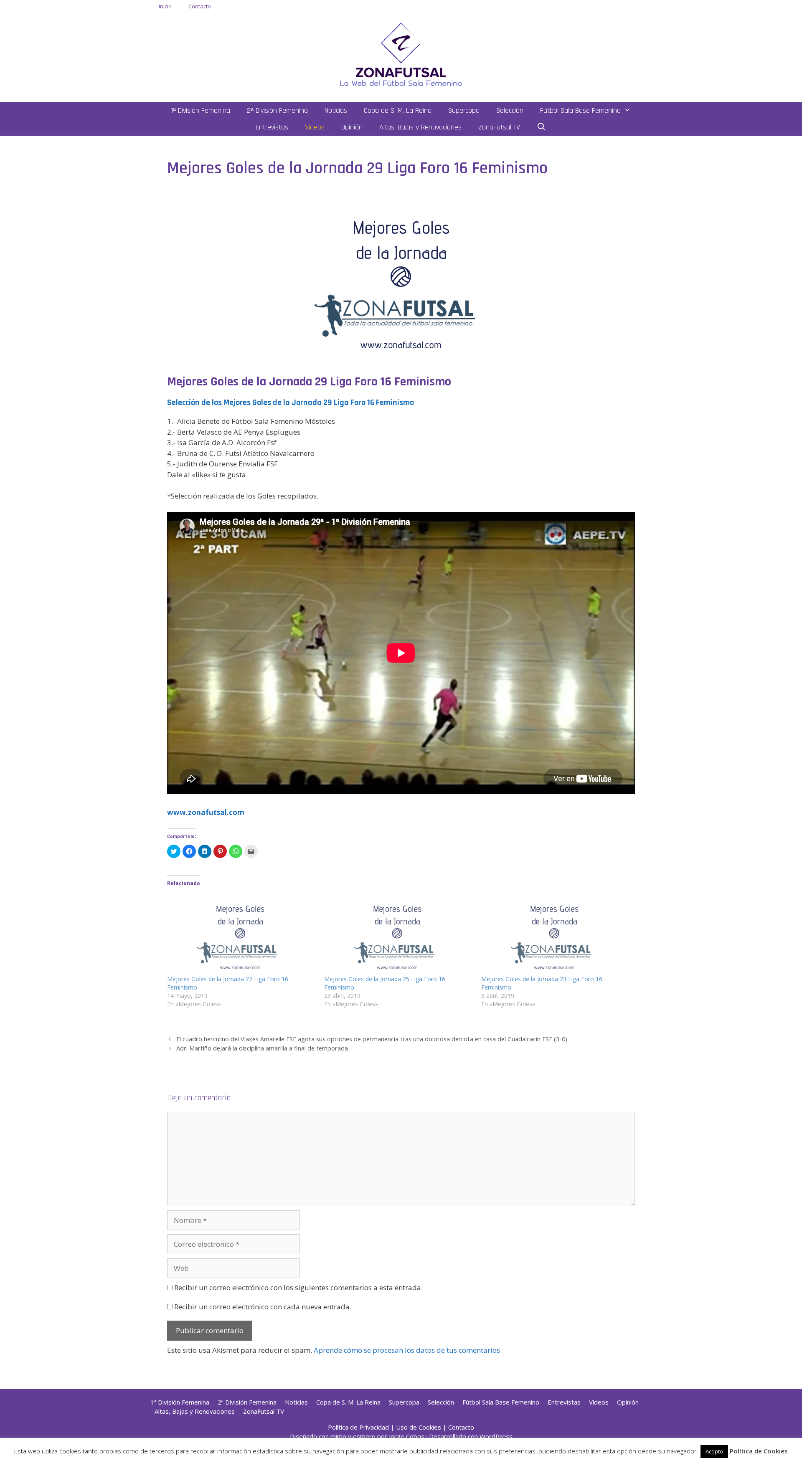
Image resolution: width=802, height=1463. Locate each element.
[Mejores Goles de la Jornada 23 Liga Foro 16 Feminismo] (555, 933)
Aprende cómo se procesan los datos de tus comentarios (407, 1350)
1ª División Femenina (200, 110)
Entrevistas (272, 127)
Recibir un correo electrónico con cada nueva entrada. (262, 1306)
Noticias (336, 110)
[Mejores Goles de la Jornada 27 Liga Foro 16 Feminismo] (241, 933)
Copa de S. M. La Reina (397, 110)
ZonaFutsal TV (499, 127)
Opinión (352, 127)
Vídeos (315, 127)
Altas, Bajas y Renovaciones (420, 127)
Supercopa (464, 110)
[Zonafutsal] (401, 53)
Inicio (165, 6)
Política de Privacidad (358, 1427)
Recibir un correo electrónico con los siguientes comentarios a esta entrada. (298, 1287)
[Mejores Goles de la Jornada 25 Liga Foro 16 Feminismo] (398, 933)
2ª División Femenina (277, 110)
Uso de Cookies (418, 1427)
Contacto (199, 6)
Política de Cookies (759, 1451)
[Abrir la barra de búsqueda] (541, 127)
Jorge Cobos (406, 1436)
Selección (509, 110)
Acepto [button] (714, 1451)
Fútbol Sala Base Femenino (580, 110)
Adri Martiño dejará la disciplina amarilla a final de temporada (262, 1048)
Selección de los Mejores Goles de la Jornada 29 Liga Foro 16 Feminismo (290, 402)
